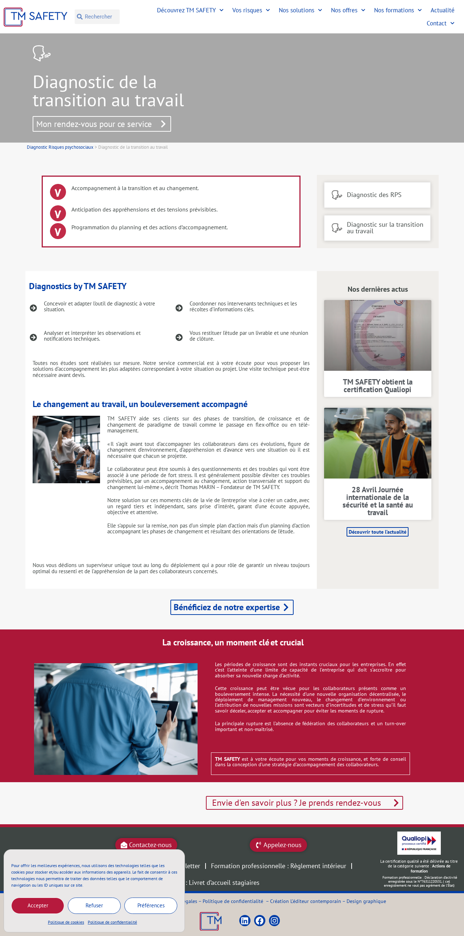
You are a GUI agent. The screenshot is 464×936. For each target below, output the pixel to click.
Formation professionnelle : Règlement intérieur (278, 866)
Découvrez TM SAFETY (186, 10)
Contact (437, 23)
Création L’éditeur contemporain (305, 901)
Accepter (38, 905)
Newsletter (185, 866)
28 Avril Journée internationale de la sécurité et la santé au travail (378, 501)
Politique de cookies (66, 922)
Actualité (443, 10)
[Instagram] (274, 920)
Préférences (151, 905)
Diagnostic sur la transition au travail (385, 227)
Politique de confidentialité (112, 922)
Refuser (94, 905)
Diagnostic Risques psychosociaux (60, 147)
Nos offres (344, 10)
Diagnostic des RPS (374, 194)
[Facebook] (259, 920)
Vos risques (247, 10)
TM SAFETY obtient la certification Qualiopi (378, 385)
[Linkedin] (244, 920)
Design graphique (366, 901)
